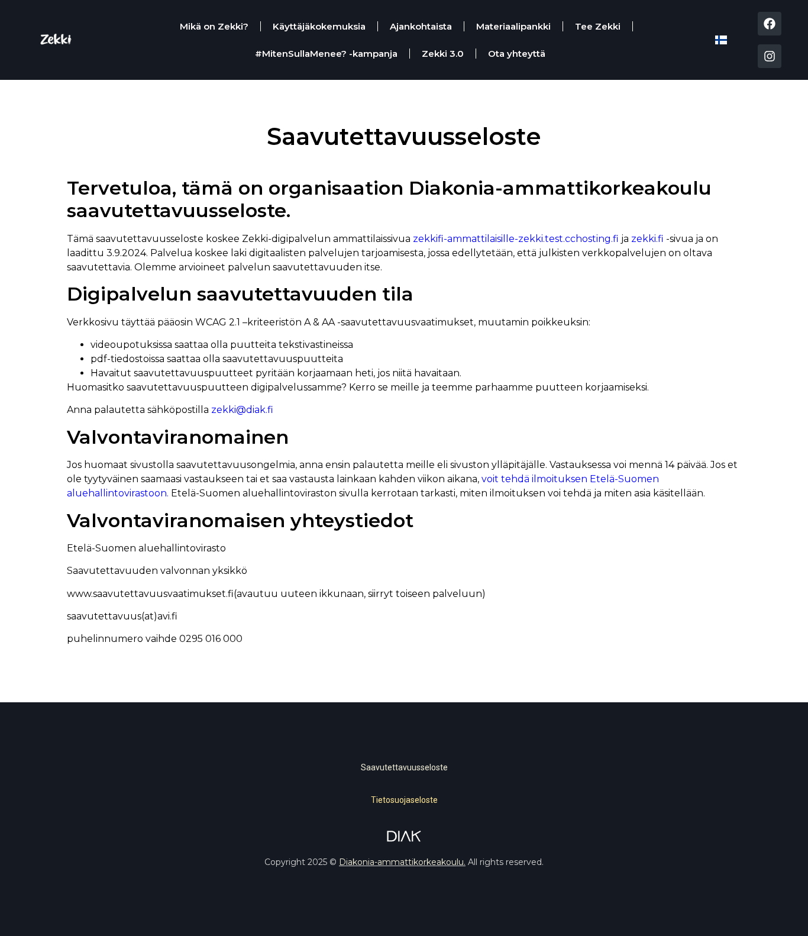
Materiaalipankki (513, 26)
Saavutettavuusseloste (404, 767)
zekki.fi (647, 238)
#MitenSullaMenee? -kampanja (326, 53)
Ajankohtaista (421, 26)
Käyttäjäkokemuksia (319, 26)
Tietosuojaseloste (404, 800)
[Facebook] (769, 23)
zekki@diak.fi (241, 409)
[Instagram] (769, 56)
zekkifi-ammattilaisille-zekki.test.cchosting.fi (516, 238)
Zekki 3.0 (443, 53)
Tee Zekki (597, 26)
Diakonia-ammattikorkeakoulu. (402, 862)
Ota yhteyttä (516, 53)
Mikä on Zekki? (214, 26)
